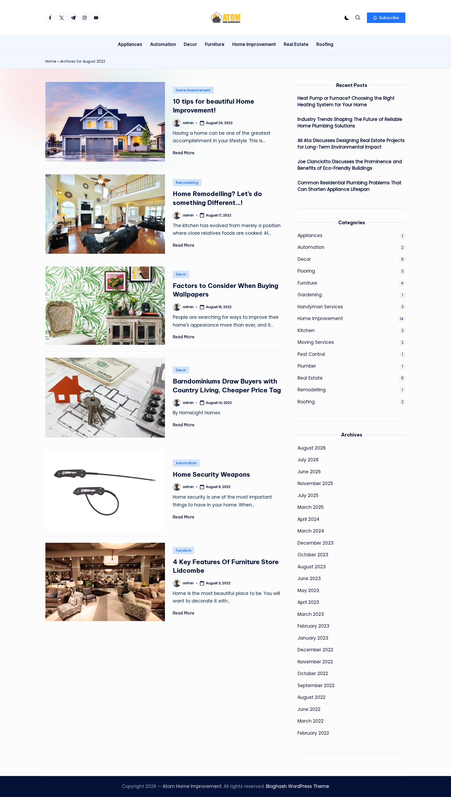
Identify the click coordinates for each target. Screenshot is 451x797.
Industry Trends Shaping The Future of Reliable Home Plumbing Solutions (350, 122)
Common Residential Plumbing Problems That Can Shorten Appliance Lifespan (349, 186)
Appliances (310, 235)
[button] (386, 17)
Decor (181, 274)
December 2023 (316, 543)
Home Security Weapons (211, 474)
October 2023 (313, 555)
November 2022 (315, 662)
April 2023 (308, 602)
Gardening (310, 295)
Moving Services (316, 342)
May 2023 (308, 590)
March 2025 (311, 507)
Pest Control (311, 354)
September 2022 (316, 685)
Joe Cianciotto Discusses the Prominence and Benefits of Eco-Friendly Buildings (350, 165)
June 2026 (309, 472)
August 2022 (311, 697)
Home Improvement (193, 90)
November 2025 (315, 483)
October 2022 (313, 673)
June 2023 (309, 578)
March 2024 (311, 531)
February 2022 (313, 733)
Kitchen (306, 330)
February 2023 (313, 626)
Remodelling (187, 182)
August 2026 (312, 448)
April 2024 (308, 519)
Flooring (306, 271)
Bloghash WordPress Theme (297, 786)
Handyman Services (320, 307)
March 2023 (311, 614)
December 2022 (315, 650)
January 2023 (313, 638)
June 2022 (309, 709)
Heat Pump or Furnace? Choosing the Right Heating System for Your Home (346, 101)
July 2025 (308, 495)
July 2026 (308, 460)
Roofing (306, 402)
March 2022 (311, 721)
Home (50, 61)
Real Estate (310, 378)
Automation (186, 463)
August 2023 (312, 567)
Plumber (307, 366)
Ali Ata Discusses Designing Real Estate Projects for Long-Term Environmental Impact (351, 143)
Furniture (183, 550)
